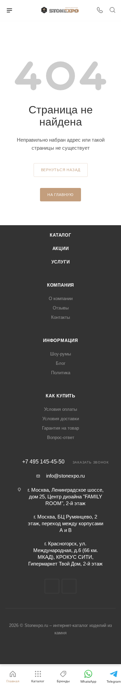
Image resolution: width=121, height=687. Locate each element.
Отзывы (61, 307)
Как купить (60, 395)
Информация (60, 340)
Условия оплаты (60, 409)
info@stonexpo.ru (65, 476)
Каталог (60, 235)
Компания (60, 285)
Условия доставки (60, 418)
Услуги (60, 261)
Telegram (52, 586)
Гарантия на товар (60, 428)
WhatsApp (69, 586)
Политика (60, 372)
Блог (61, 363)
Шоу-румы (60, 353)
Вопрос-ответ (60, 437)
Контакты (60, 317)
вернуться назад (60, 170)
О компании (61, 298)
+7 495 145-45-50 (43, 461)
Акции (60, 248)
